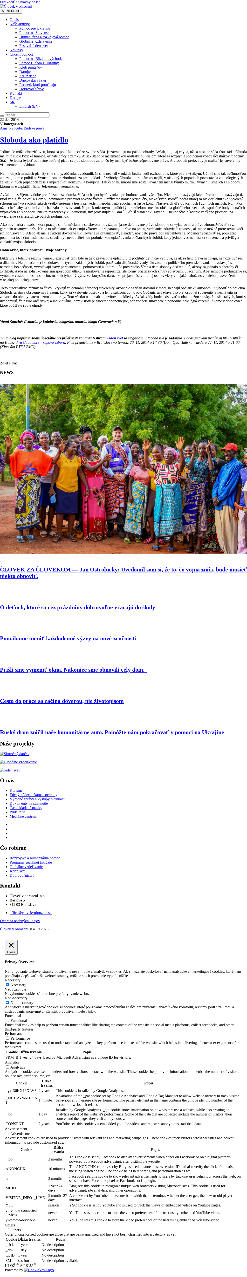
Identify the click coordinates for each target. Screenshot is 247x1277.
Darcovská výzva (32, 80)
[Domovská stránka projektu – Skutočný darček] (14, 754)
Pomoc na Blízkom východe (40, 59)
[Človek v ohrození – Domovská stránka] (16, 6)
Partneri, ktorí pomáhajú (37, 85)
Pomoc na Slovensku (35, 33)
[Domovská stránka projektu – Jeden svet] (10, 770)
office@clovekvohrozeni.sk (31, 913)
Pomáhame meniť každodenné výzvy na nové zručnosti (68, 638)
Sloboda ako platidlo (34, 140)
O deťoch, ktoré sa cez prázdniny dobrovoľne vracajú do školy (78, 607)
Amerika (6, 128)
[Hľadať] (2, 116)
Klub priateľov (30, 67)
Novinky (16, 50)
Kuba (18, 128)
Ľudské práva (34, 128)
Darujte (25, 72)
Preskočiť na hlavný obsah (20, 2)
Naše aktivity (20, 24)
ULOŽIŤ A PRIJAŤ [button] (20, 1266)
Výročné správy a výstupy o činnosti (37, 799)
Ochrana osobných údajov (20, 921)
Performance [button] (14, 1033)
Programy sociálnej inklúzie (31, 862)
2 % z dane (27, 76)
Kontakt (16, 93)
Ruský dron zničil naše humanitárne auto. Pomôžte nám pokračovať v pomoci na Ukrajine (113, 732)
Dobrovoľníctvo (31, 89)
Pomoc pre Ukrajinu (34, 28)
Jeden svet (115, 338)
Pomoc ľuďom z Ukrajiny (39, 63)
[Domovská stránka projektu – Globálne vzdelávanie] (18, 762)
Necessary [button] (13, 980)
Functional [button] (13, 1016)
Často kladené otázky (26, 808)
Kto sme (16, 790)
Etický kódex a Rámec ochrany (33, 795)
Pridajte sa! (18, 812)
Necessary (18, 985)
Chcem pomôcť (22, 54)
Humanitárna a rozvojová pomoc (44, 37)
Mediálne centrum (23, 816)
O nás (14, 20)
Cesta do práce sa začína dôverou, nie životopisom (62, 701)
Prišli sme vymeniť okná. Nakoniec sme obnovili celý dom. (73, 670)
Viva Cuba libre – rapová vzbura (40, 342)
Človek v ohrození (14, 929)
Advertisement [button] (16, 1129)
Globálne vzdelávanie (35, 41)
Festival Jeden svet (33, 46)
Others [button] (10, 1225)
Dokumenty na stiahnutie (29, 803)
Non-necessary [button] (16, 998)
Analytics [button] (12, 1062)
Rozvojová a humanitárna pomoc (35, 858)
